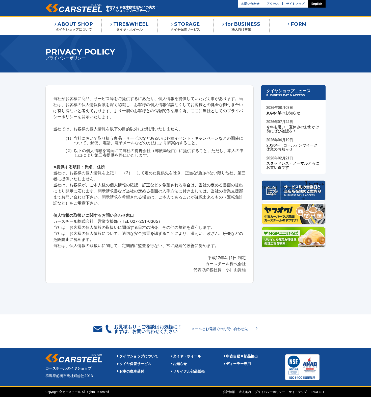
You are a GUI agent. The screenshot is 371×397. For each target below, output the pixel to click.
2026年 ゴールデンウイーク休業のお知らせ (291, 147)
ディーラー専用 (238, 363)
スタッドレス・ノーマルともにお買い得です (292, 165)
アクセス (273, 3)
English (316, 3)
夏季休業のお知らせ (283, 112)
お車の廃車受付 (131, 371)
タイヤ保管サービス (135, 363)
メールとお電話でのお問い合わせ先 (219, 329)
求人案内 (245, 392)
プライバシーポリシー (270, 392)
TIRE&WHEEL (130, 26)
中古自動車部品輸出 (241, 356)
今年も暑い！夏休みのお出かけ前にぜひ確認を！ (292, 129)
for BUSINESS (242, 26)
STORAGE (185, 26)
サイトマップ (295, 3)
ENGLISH (317, 392)
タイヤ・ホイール (186, 356)
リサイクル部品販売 (188, 371)
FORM (298, 24)
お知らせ (179, 363)
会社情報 (229, 392)
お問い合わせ (250, 3)
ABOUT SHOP (74, 26)
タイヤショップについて (138, 356)
